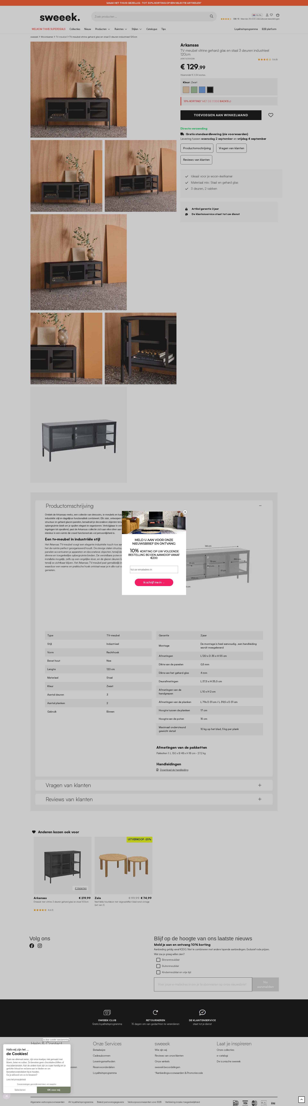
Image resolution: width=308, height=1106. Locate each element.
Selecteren (20, 1090)
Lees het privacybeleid (16, 1079)
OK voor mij (53, 1090)
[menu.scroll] (301, 1099)
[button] (7, 1096)
